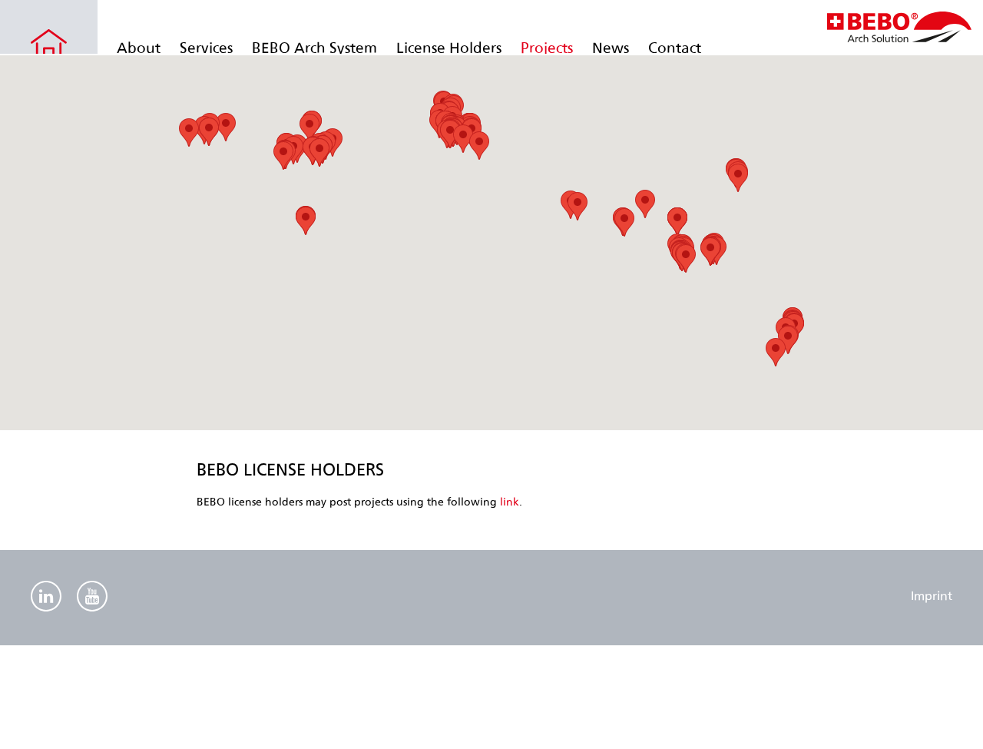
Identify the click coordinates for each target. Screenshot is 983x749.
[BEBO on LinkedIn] (46, 598)
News (610, 48)
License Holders (448, 48)
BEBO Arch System (314, 48)
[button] (283, 155)
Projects (547, 48)
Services (206, 48)
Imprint (931, 595)
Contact (674, 48)
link (509, 502)
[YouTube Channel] (92, 598)
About (139, 48)
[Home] (899, 38)
